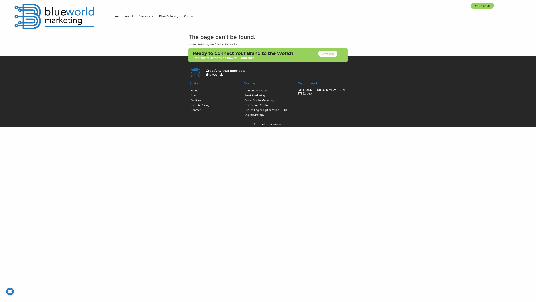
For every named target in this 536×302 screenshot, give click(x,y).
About (129, 16)
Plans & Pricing (169, 16)
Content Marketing (256, 90)
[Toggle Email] (10, 291)
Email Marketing (255, 95)
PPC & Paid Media (256, 105)
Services (144, 16)
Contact (189, 16)
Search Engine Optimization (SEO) (266, 110)
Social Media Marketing (259, 100)
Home (115, 16)
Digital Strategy (254, 114)
